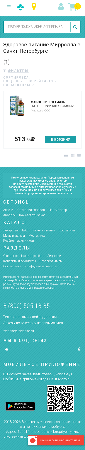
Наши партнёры (32, 256)
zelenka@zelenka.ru (18, 331)
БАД (25, 230)
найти (75, 27)
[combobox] (36, 26)
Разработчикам (50, 261)
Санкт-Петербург (35, 7)
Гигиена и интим (43, 230)
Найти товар (58, 210)
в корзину (60, 140)
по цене (11, 81)
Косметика (67, 230)
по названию (17, 85)
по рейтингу (41, 81)
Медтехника (37, 235)
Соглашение (12, 266)
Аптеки (8, 210)
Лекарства (11, 230)
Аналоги (9, 215)
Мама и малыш (14, 235)
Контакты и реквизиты (19, 261)
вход (61, 6)
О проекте (10, 256)
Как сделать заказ (32, 215)
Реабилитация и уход (18, 240)
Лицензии (54, 256)
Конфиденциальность (41, 266)
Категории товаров (31, 210)
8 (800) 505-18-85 (26, 306)
